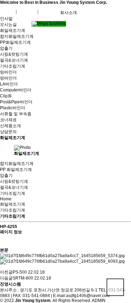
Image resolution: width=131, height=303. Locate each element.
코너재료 (8, 119)
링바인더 (8, 72)
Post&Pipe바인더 (16, 101)
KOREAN (29, 11)
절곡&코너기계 (14, 60)
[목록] (3, 241)
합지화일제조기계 (17, 36)
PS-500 (20, 272)
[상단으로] (115, 287)
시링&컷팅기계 (14, 54)
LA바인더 (9, 84)
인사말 (6, 18)
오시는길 (8, 24)
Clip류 (6, 96)
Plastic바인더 (12, 107)
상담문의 (8, 131)
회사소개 (68, 12)
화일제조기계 (12, 30)
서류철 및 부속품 (15, 113)
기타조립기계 (12, 66)
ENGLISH (51, 11)
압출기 (6, 48)
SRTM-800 (23, 278)
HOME (9, 11)
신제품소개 (10, 125)
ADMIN (98, 300)
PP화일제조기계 (15, 42)
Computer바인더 (15, 90)
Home (6, 199)
